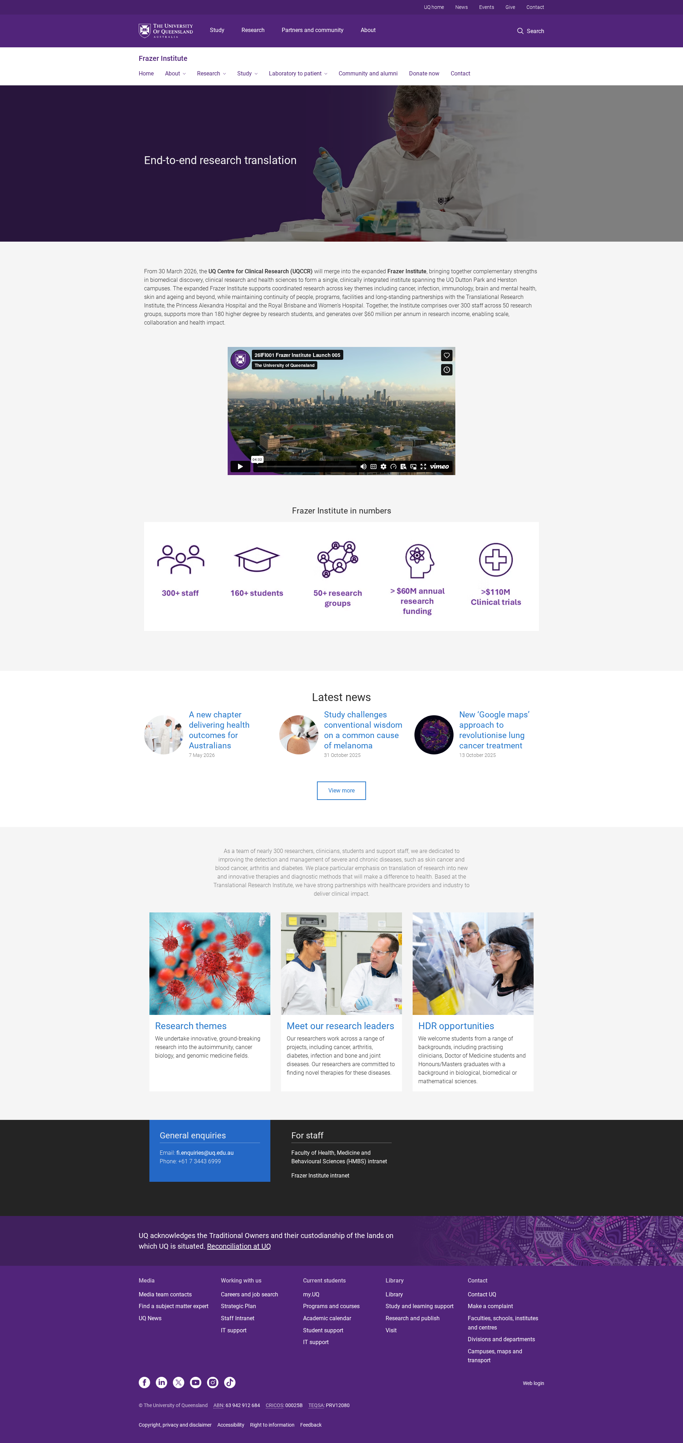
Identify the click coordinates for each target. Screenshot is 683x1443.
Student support (323, 1330)
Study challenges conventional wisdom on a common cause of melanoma (363, 730)
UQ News (150, 1318)
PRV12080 (338, 1405)
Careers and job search (249, 1294)
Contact (535, 7)
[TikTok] (229, 1383)
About (368, 30)
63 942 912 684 (243, 1405)
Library (394, 1294)
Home (146, 73)
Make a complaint (490, 1306)
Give (510, 7)
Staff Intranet (237, 1318)
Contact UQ (482, 1294)
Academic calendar (327, 1318)
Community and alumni (368, 73)
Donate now (424, 73)
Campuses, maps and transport (495, 1356)
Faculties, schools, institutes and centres (503, 1323)
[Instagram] (212, 1383)
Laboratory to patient (295, 73)
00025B (294, 1405)
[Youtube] (195, 1383)
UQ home (434, 7)
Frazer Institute (163, 58)
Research (253, 30)
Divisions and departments (501, 1339)
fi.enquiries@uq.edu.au (205, 1152)
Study (217, 30)
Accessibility (230, 1425)
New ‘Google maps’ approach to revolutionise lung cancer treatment (494, 730)
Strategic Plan (238, 1306)
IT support (234, 1330)
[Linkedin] (161, 1383)
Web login (533, 1383)
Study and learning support (420, 1306)
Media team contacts (165, 1294)
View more (341, 790)
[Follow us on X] (178, 1383)
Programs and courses (331, 1306)
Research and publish (413, 1318)
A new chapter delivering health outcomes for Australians (219, 730)
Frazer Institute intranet (320, 1175)
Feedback (311, 1425)
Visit (391, 1330)
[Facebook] (144, 1383)
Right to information (272, 1425)
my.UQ (311, 1294)
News (461, 7)
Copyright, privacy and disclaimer (175, 1425)
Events (486, 7)
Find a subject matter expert (173, 1306)
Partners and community (313, 30)
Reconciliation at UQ (239, 1246)
